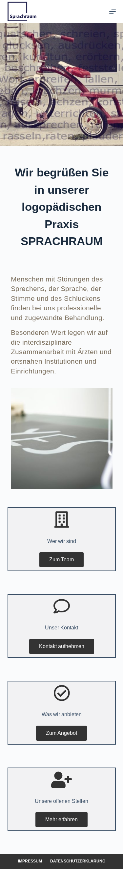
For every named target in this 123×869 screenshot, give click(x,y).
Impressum (30, 861)
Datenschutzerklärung (77, 861)
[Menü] (112, 11)
